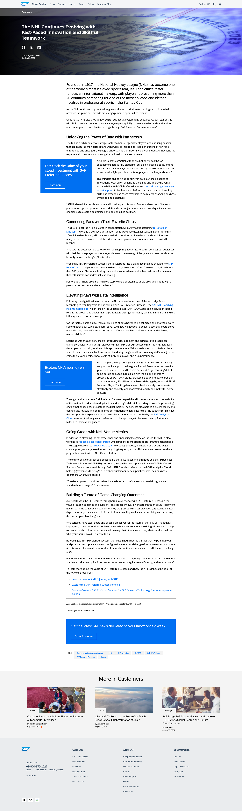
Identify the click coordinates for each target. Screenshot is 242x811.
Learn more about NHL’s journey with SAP (95, 579)
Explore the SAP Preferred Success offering (96, 584)
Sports (103, 657)
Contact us (31, 776)
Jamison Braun (103, 724)
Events (126, 781)
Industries (76, 767)
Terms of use (180, 762)
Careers (127, 772)
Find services (78, 781)
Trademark (179, 776)
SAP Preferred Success (86, 657)
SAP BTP (138, 653)
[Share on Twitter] (31, 48)
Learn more (55, 185)
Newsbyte (169, 711)
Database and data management (90, 653)
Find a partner (78, 772)
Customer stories (131, 787)
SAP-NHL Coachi (161, 305)
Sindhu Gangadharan (38, 724)
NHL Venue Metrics (103, 445)
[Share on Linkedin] (39, 48)
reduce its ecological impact (94, 441)
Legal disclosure (181, 767)
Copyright (178, 772)
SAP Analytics (123, 653)
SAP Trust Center (80, 757)
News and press (130, 776)
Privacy (177, 757)
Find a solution (79, 762)
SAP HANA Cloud (153, 653)
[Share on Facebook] (23, 48)
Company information (132, 757)
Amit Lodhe (35, 56)
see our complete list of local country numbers (46, 770)
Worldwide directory (132, 762)
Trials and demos (80, 776)
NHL (110, 653)
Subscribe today (84, 636)
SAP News (169, 727)
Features (27, 12)
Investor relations (131, 767)
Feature (25, 56)
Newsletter (128, 791)
